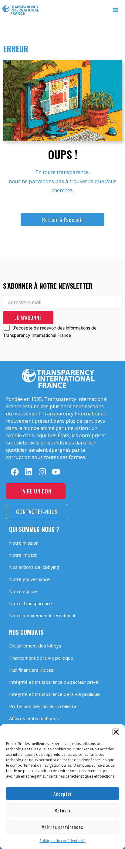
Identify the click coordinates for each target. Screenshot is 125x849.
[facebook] (14, 471)
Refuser (63, 810)
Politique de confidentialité (62, 840)
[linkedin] (28, 471)
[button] (116, 732)
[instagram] (42, 471)
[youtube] (56, 471)
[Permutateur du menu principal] (116, 10)
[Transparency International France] (20, 10)
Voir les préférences (62, 827)
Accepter (62, 793)
